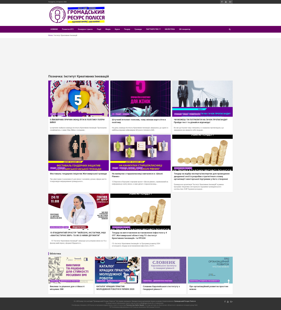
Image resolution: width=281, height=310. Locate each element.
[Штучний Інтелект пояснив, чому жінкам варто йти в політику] (140, 98)
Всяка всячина (56, 227)
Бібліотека (55, 281)
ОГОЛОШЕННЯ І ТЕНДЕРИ (183, 168)
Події (99, 29)
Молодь (132, 168)
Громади (138, 29)
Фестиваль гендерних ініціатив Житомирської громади (78, 173)
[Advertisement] (140, 54)
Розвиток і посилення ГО (209, 281)
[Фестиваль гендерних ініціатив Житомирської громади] (78, 153)
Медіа (107, 29)
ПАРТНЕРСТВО (152, 29)
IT (113, 114)
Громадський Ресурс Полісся (185, 301)
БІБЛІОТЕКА (170, 29)
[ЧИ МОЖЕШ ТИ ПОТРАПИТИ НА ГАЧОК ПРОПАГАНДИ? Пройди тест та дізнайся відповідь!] (202, 98)
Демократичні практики (69, 281)
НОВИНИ (54, 29)
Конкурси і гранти (85, 29)
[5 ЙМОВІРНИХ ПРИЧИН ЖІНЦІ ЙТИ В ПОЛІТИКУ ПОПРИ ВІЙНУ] (78, 98)
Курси (117, 29)
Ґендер (127, 29)
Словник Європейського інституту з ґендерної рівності (161, 287)
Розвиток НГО (68, 29)
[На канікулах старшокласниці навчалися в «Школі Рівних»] (140, 153)
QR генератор (184, 29)
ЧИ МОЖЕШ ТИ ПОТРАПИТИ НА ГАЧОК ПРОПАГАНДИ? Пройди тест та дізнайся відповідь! (200, 121)
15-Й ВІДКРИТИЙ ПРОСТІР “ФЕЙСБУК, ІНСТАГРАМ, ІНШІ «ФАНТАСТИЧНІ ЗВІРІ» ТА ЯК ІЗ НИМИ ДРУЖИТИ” (78, 234)
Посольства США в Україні (135, 305)
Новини (61, 114)
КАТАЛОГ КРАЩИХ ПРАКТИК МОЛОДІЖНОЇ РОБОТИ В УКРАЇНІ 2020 (115, 287)
